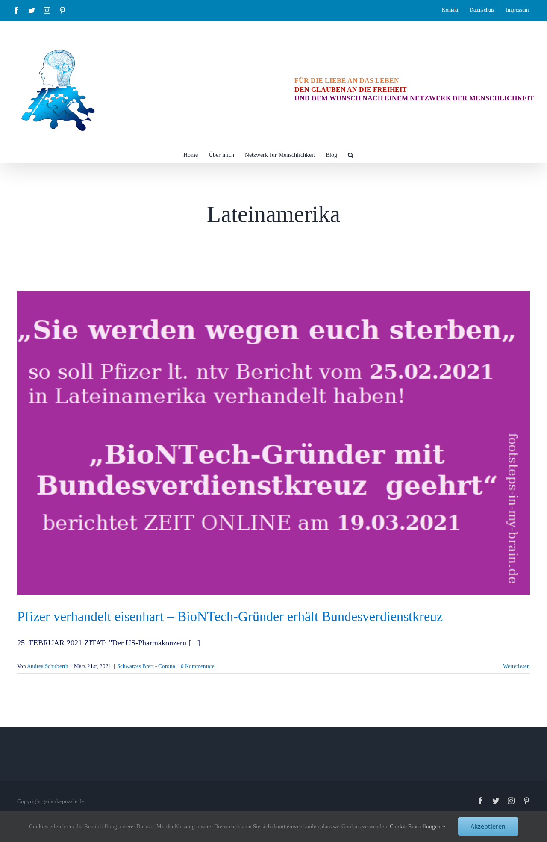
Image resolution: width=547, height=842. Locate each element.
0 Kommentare (198, 666)
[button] (350, 154)
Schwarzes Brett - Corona (146, 666)
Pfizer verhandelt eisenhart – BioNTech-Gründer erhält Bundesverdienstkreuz (230, 616)
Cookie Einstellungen (416, 826)
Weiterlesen (516, 666)
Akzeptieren (488, 826)
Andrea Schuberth (47, 666)
